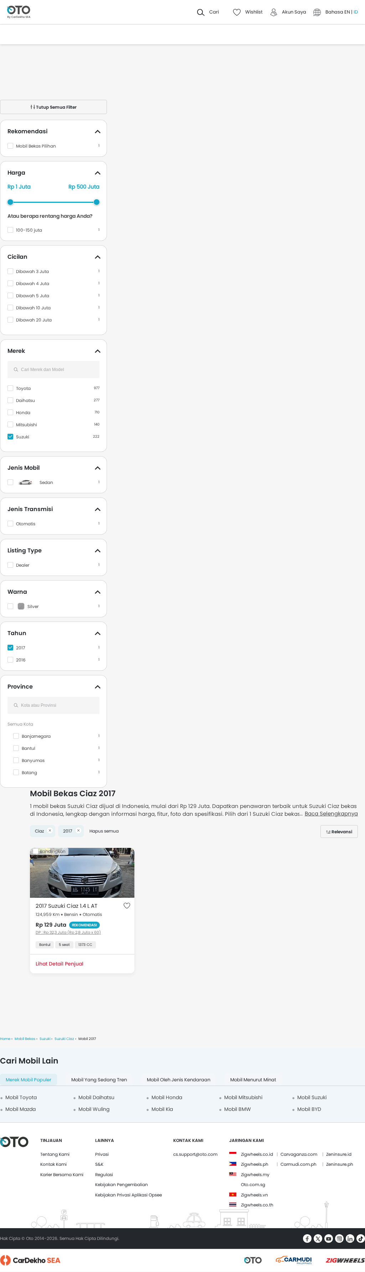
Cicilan (17, 257)
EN (347, 12)
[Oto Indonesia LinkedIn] (350, 1238)
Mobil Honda (166, 1097)
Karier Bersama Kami (61, 1174)
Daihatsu (25, 400)
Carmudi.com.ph (299, 1164)
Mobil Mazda (20, 1109)
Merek (16, 351)
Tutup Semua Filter (56, 107)
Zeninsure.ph (339, 1164)
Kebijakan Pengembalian (121, 1184)
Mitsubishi (26, 425)
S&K (99, 1164)
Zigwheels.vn (254, 1195)
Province (20, 687)
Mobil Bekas (25, 1038)
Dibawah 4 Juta (32, 283)
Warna (17, 592)
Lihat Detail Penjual (59, 963)
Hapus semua (104, 831)
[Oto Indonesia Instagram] (339, 1238)
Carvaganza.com (299, 1154)
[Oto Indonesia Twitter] (318, 1238)
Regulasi (104, 1174)
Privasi (102, 1154)
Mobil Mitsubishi (243, 1097)
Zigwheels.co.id (257, 1154)
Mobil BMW (237, 1109)
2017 (20, 648)
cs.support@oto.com (195, 1154)
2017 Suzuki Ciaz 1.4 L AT (66, 906)
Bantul (28, 748)
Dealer (22, 565)
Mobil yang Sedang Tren (99, 1079)
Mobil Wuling (93, 1109)
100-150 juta (29, 230)
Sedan (46, 482)
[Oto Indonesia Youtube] (328, 1238)
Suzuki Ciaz (64, 1038)
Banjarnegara (36, 736)
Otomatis (25, 524)
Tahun (16, 633)
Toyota (23, 388)
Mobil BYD (309, 1109)
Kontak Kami (53, 1164)
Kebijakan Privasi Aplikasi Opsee (128, 1195)
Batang (29, 772)
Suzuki (22, 437)
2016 (21, 660)
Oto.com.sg (253, 1184)
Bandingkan (53, 851)
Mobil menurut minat (253, 1079)
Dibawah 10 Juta (33, 308)
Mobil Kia (162, 1109)
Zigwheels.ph (254, 1164)
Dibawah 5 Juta (32, 296)
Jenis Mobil (23, 468)
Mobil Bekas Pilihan (36, 146)
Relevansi (341, 832)
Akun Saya (294, 12)
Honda (23, 413)
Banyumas (33, 760)
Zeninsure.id (338, 1154)
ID (356, 12)
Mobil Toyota (21, 1097)
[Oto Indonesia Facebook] (307, 1238)
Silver (32, 606)
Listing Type (24, 550)
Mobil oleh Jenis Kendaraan (178, 1079)
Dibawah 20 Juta (34, 320)
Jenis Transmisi (30, 509)
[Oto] (18, 12)
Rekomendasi (27, 131)
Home (5, 1038)
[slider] (10, 202)
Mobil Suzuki (312, 1097)
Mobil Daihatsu (96, 1097)
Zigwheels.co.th (257, 1205)
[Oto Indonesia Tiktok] (360, 1238)
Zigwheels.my (255, 1174)
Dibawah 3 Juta (32, 271)
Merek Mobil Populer (28, 1079)
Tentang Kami (55, 1154)
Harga (16, 173)
